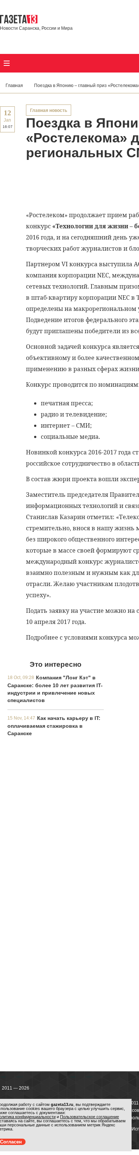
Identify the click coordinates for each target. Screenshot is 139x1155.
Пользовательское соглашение (89, 1116)
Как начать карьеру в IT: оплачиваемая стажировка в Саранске (53, 725)
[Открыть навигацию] (6, 63)
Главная (14, 85)
